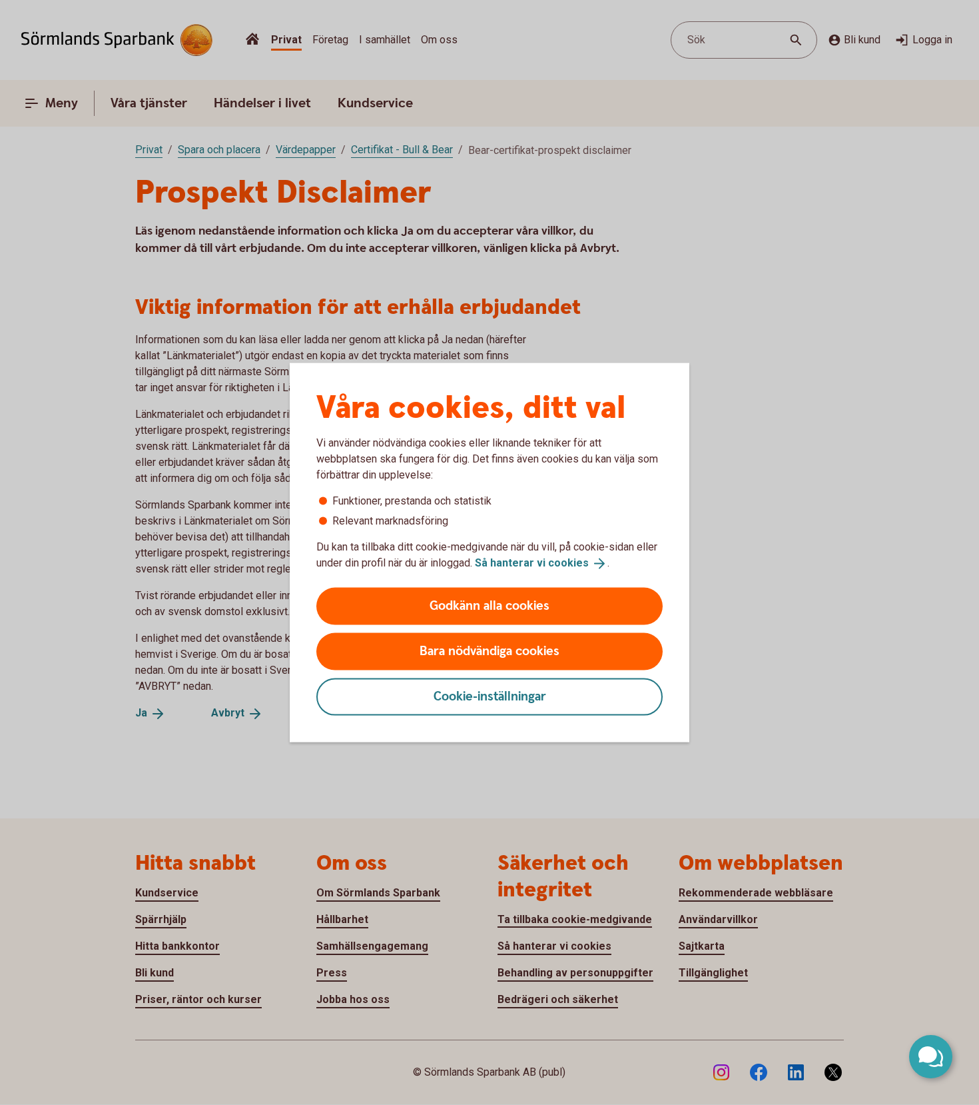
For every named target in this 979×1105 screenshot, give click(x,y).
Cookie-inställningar (490, 696)
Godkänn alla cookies (489, 605)
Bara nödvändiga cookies (489, 650)
